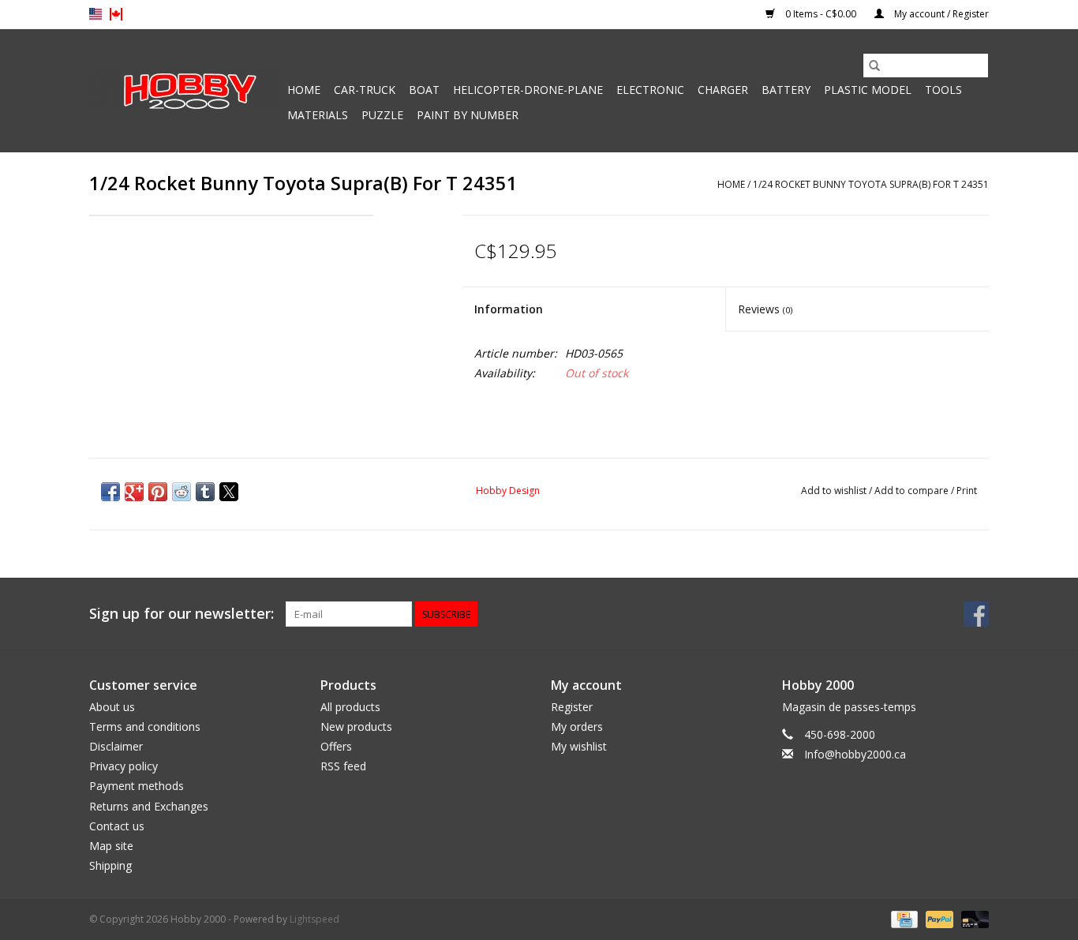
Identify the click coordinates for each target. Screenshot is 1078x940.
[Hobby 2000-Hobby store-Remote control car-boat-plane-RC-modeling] (186, 90)
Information (508, 308)
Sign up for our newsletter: (181, 613)
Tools (943, 89)
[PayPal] (938, 919)
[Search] (874, 65)
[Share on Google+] (134, 491)
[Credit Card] (902, 919)
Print (966, 490)
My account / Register (940, 14)
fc (116, 14)
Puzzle (382, 114)
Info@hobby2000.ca (855, 754)
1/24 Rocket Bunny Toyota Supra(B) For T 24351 (871, 184)
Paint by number (467, 114)
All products (350, 706)
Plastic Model (867, 89)
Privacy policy (123, 765)
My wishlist (579, 746)
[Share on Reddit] (181, 491)
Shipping (110, 865)
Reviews (765, 308)
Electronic (650, 89)
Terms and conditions (144, 726)
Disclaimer (116, 746)
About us (112, 706)
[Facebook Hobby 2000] (976, 614)
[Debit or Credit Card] (972, 919)
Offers (336, 746)
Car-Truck (364, 89)
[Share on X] (228, 491)
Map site (111, 845)
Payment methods (136, 785)
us (95, 14)
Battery (786, 89)
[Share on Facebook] (110, 491)
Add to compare (912, 490)
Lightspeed (314, 919)
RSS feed (343, 765)
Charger (723, 89)
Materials (317, 114)
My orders (577, 726)
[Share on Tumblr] (205, 491)
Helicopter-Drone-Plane (528, 89)
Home (303, 89)
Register (572, 706)
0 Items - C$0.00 (821, 14)
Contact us (116, 825)
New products (356, 726)
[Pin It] (157, 491)
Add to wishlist (835, 490)
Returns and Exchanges (148, 806)
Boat (424, 89)
